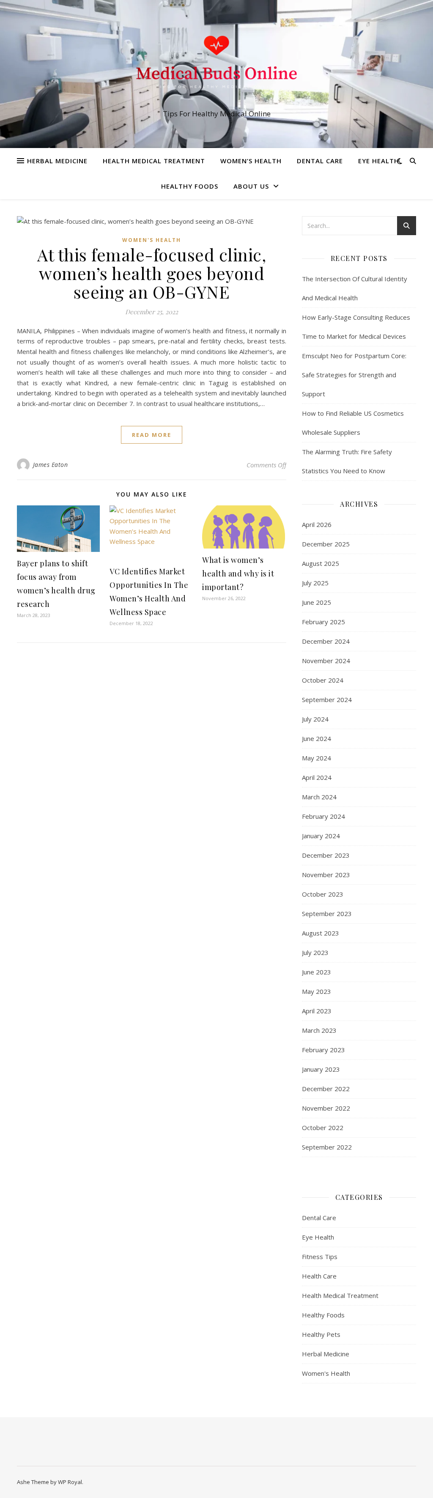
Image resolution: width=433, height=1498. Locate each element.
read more (151, 435)
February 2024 (323, 816)
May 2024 (316, 758)
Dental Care (320, 160)
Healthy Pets (321, 1334)
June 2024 (316, 738)
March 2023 (319, 1030)
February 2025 (323, 621)
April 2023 (317, 1011)
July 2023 (315, 952)
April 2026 (317, 524)
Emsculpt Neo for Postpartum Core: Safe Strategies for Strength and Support (354, 374)
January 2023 (321, 1069)
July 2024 (315, 719)
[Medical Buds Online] (216, 66)
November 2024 (326, 660)
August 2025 (320, 563)
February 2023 (323, 1049)
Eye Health (378, 160)
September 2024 (327, 699)
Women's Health (151, 240)
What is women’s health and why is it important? (238, 573)
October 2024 (322, 680)
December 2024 (326, 641)
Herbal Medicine (57, 160)
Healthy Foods (189, 186)
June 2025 (316, 602)
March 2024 (319, 797)
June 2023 (316, 972)
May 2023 (316, 991)
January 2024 (321, 835)
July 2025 (315, 583)
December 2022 (326, 1088)
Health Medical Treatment (154, 160)
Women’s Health (251, 160)
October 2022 (322, 1127)
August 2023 (320, 933)
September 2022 (327, 1147)
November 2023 (326, 874)
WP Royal (70, 1482)
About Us (251, 186)
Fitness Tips (319, 1256)
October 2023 (322, 894)
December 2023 (326, 855)
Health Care (319, 1276)
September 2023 (327, 913)
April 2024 (317, 777)
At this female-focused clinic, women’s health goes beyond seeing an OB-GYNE (151, 273)
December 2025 (326, 544)
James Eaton (50, 465)
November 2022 (326, 1108)
